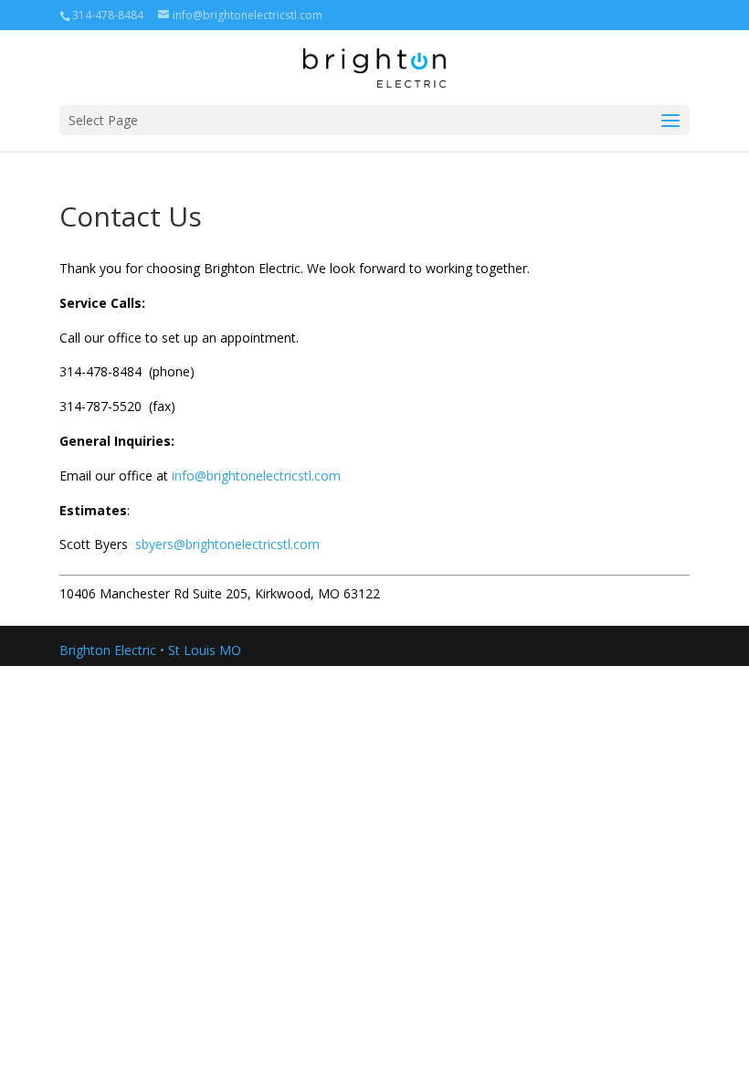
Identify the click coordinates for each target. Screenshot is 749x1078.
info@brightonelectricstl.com (256, 475)
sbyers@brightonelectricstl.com (227, 544)
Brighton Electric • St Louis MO (150, 650)
